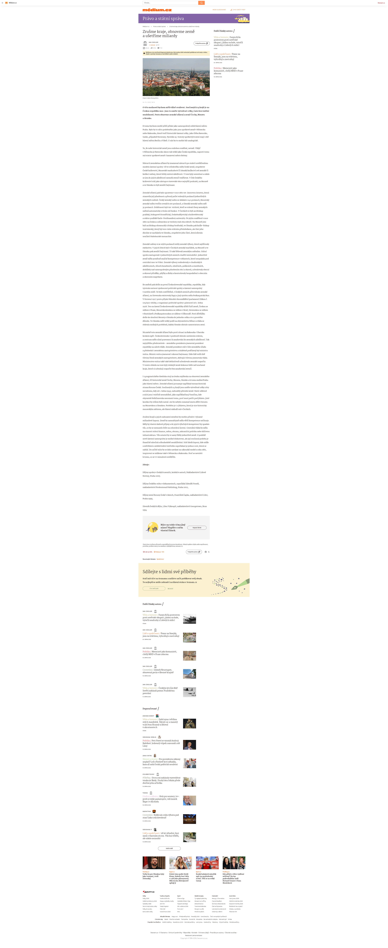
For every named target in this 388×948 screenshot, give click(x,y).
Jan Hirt (162, 904)
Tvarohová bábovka (200, 906)
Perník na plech (199, 911)
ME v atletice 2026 (182, 906)
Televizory (215, 922)
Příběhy (146, 778)
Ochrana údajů (203, 933)
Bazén (166, 919)
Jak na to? (170, 588)
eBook (147, 48)
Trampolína (184, 919)
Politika (217, 68)
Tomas (145, 793)
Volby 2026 (146, 898)
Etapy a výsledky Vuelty (167, 901)
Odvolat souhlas (230, 933)
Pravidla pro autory (217, 933)
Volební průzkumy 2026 (150, 901)
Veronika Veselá (149, 737)
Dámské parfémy (189, 922)
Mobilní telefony (167, 922)
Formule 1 (180, 909)
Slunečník (192, 919)
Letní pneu (199, 922)
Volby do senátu (147, 909)
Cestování (147, 670)
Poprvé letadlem (217, 901)
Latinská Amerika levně (219, 909)
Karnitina (147, 811)
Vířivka (230, 919)
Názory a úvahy (150, 759)
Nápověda (186, 933)
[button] (176, 77)
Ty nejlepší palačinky (201, 898)
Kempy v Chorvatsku (218, 898)
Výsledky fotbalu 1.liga (183, 901)
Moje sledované (219, 9)
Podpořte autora (200, 43)
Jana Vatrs (147, 755)
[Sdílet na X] (209, 552)
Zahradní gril (223, 919)
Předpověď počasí (184, 916)
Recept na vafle (199, 909)
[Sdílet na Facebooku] (206, 552)
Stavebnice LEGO (178, 922)
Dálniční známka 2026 (236, 901)
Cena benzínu (205, 916)
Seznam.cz (381, 3)
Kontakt (194, 933)
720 (161, 48)
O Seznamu (163, 933)
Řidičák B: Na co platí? (236, 906)
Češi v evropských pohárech (218, 916)
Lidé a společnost (222, 54)
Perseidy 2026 (195, 916)
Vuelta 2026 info (165, 898)
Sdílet (154, 48)
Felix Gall (162, 909)
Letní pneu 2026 (234, 898)
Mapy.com (175, 916)
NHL (178, 911)
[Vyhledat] (201, 3)
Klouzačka (199, 919)
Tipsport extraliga (182, 904)
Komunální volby (148, 911)
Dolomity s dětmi (217, 911)
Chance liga (180, 898)
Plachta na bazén (174, 919)
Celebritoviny (148, 774)
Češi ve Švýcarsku (217, 906)
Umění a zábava (150, 796)
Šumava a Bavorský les (218, 904)
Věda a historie (221, 37)
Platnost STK (233, 911)
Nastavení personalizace (193, 935)
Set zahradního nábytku (210, 919)
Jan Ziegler (153, 42)
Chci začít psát (239, 9)
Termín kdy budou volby (150, 906)
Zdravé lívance (199, 904)
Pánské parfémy (234, 922)
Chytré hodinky (223, 922)
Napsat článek (197, 527)
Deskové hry (207, 922)
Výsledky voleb (147, 904)
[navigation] (2, 2)
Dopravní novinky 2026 (236, 904)
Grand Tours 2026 (165, 911)
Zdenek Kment (148, 716)
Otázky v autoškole (234, 909)
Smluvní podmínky (175, 933)
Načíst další (169, 848)
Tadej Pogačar (164, 906)
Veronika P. (147, 829)
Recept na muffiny (200, 901)
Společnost (160, 559)
